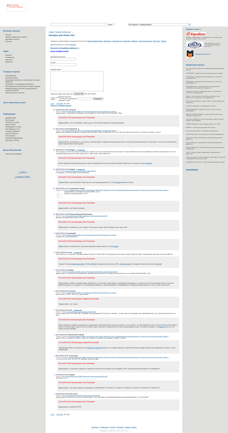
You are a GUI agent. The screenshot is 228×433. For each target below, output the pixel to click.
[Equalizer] (196, 35)
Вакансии (9, 62)
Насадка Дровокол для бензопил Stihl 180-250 (81, 171)
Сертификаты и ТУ (12, 129)
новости (162, 327)
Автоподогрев (10, 76)
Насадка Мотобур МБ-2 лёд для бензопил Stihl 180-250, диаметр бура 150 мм (91, 111)
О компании (9, 57)
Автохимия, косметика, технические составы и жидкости (22, 81)
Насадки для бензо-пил (63, 32)
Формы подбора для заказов (16, 37)
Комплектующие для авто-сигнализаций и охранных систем (21, 89)
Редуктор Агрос (125, 264)
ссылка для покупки (94, 348)
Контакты (9, 60)
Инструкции (9, 120)
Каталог (8, 35)
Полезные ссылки (12, 122)
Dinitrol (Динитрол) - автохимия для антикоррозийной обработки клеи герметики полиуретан (203, 87)
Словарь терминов (12, 131)
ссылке (118, 182)
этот (90, 123)
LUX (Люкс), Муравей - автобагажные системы (201, 106)
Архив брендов (192, 169)
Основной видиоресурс (14, 138)
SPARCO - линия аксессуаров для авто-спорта (200, 127)
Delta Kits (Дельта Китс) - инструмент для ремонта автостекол (213, 45)
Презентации (10, 125)
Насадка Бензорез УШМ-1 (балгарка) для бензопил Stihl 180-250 (86, 216)
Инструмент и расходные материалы (19, 84)
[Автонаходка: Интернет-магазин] (13, 6)
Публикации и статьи (13, 127)
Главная (51, 32)
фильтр (118, 25)
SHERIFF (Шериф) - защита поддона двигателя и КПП (203, 124)
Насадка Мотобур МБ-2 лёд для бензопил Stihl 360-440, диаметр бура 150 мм (91, 130)
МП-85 (93, 264)
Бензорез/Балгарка (95, 41)
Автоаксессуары (11, 78)
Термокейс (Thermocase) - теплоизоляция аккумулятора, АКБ (205, 162)
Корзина (8, 41)
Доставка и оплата (12, 39)
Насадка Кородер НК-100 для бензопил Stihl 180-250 (83, 395)
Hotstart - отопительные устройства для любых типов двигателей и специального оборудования (203, 96)
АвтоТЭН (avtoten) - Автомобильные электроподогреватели (205, 134)
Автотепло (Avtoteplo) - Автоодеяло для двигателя (202, 131)
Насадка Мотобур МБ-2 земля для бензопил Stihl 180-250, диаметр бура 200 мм (92, 271)
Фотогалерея (10, 136)
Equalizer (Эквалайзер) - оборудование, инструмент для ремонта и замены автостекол (204, 38)
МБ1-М (159, 264)
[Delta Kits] (194, 47)
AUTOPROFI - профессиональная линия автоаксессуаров (204, 73)
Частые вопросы (11, 133)
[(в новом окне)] (60, 199)
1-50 (52, 104)
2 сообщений (80, 150)
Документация (10, 118)
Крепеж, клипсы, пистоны (15, 93)
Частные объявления (13, 154)
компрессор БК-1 (78, 264)
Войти (134, 427)
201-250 (60, 104)
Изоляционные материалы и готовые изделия (22, 86)
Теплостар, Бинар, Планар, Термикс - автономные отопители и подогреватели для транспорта (205, 157)
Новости (8, 55)
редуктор (148, 163)
